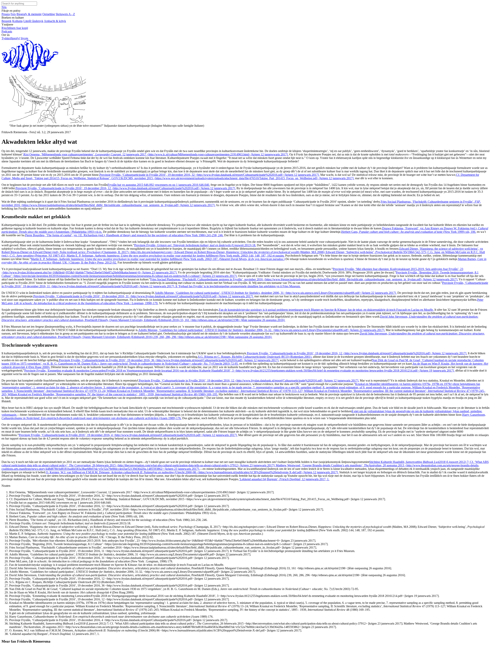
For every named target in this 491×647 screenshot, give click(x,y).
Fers (13, 14)
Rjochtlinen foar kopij (15, 28)
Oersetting (48, 14)
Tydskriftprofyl (11, 38)
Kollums (17, 21)
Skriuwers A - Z (65, 14)
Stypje (24, 38)
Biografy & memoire (29, 14)
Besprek (7, 21)
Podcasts (7, 31)
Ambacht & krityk (55, 21)
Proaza (6, 14)
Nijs (4, 7)
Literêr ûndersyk (33, 21)
